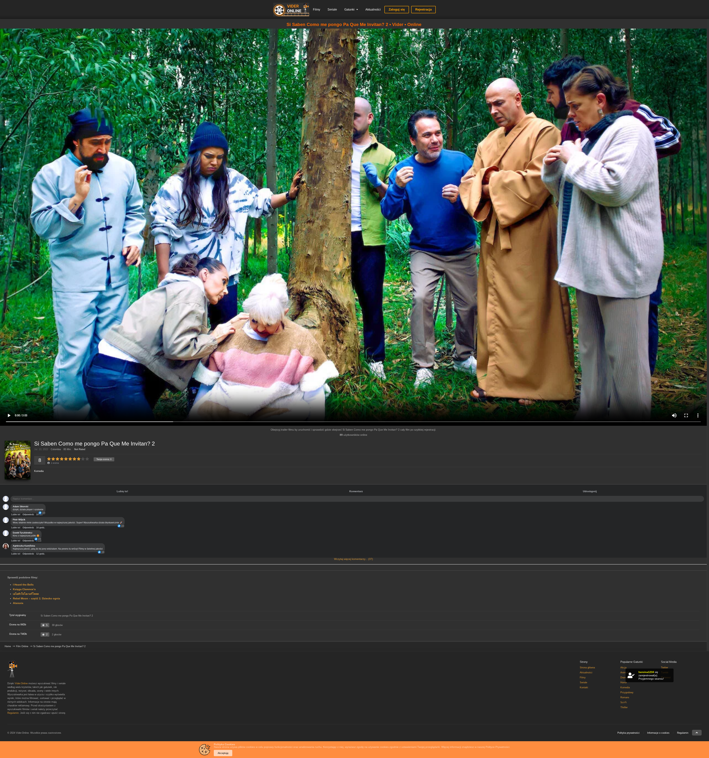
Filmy (316, 9)
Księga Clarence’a (24, 589)
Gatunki (349, 9)
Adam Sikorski (20, 506)
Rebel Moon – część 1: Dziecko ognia (36, 598)
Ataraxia (18, 603)
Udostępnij (590, 491)
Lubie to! (15, 514)
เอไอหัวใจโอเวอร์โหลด (26, 593)
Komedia (39, 471)
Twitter (664, 667)
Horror (623, 682)
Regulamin (13, 713)
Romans (624, 697)
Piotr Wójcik (19, 520)
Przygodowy (626, 692)
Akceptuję (223, 753)
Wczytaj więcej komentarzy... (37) (353, 558)
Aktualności (373, 9)
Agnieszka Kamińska (24, 546)
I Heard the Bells (23, 584)
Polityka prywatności (628, 732)
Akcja (623, 667)
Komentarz (356, 491)
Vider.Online (21, 683)
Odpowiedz (28, 514)
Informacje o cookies (658, 732)
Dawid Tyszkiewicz (22, 533)
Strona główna (587, 667)
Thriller (624, 707)
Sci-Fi (623, 702)
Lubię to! (122, 491)
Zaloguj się (397, 9)
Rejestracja (423, 9)
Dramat (624, 677)
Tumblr (664, 672)
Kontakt (584, 687)
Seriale (332, 9)
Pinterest (666, 677)
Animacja (625, 672)
